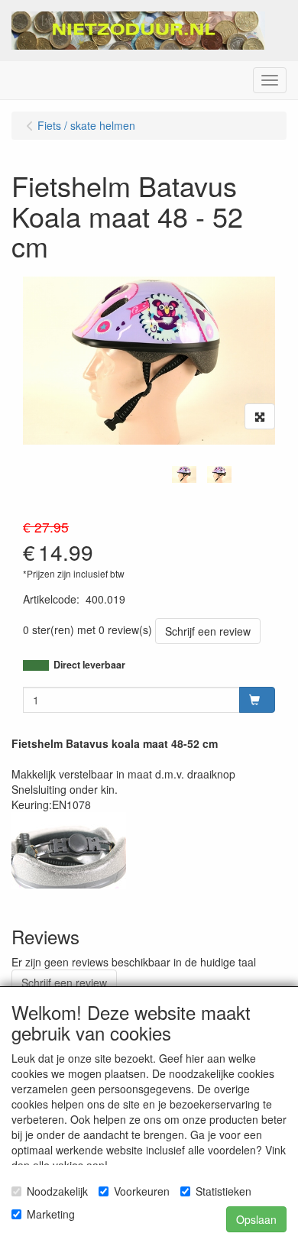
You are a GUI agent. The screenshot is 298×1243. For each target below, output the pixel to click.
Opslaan (256, 1219)
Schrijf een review (208, 631)
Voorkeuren (142, 1191)
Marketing (51, 1214)
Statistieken (223, 1191)
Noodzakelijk (57, 1191)
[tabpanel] (184, 474)
